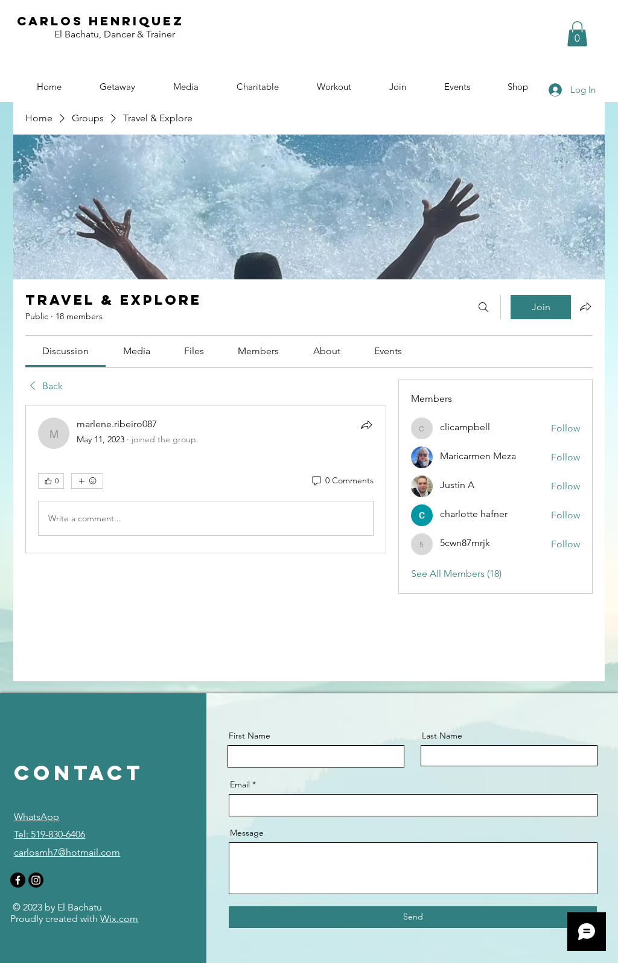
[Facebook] (17, 880)
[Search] (483, 307)
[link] (65, 351)
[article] (205, 479)
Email (240, 784)
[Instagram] (35, 880)
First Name (249, 735)
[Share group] (585, 306)
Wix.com (119, 918)
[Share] (366, 425)
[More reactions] (87, 481)
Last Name (442, 735)
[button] (577, 33)
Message (247, 832)
